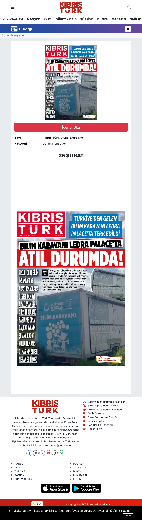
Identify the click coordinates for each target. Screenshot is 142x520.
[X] (36, 453)
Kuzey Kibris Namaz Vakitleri (105, 409)
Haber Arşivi (95, 428)
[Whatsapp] (61, 453)
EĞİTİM (77, 479)
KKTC (48, 19)
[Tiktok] (55, 453)
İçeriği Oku (71, 127)
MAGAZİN (119, 19)
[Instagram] (42, 453)
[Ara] (129, 7)
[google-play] (86, 488)
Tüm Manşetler (96, 421)
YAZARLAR (79, 467)
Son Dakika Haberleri (100, 425)
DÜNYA (102, 19)
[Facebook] (29, 453)
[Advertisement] (71, 182)
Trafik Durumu (96, 413)
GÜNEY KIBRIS (66, 19)
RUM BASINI (80, 475)
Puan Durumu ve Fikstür (102, 417)
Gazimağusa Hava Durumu (103, 405)
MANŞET (33, 19)
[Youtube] (48, 453)
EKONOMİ (19, 475)
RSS (38, 504)
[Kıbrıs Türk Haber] (71, 7)
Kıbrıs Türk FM (13, 19)
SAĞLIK (135, 19)
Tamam (128, 516)
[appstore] (56, 488)
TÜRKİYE (86, 19)
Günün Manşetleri (14, 35)
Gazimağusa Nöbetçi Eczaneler (106, 401)
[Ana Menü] (12, 7)
